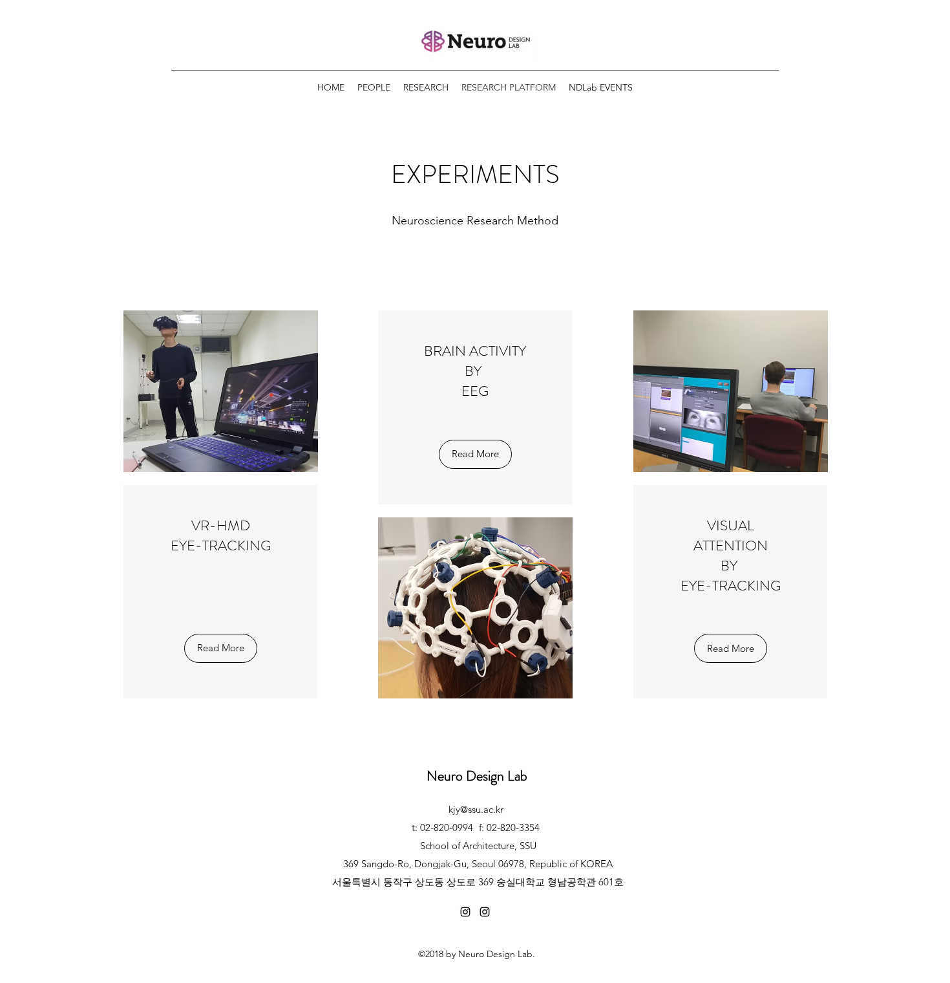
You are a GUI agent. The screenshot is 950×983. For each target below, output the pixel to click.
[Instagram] (465, 911)
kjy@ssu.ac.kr (476, 809)
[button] (220, 648)
